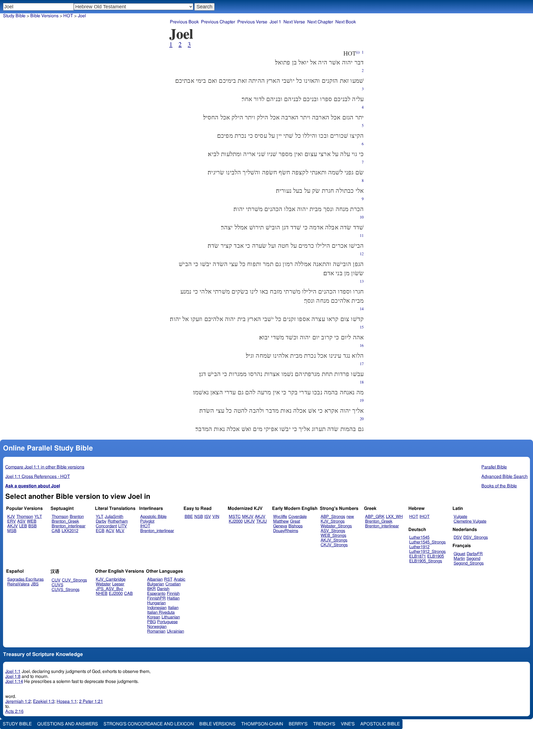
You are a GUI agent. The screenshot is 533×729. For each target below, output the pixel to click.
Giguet (459, 554)
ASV (21, 521)
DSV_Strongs (475, 537)
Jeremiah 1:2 (18, 701)
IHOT (145, 526)
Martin (459, 559)
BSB (32, 526)
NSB (198, 517)
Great (295, 521)
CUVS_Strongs (65, 590)
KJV (11, 517)
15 (362, 327)
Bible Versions (44, 16)
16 (362, 345)
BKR (151, 589)
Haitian (173, 598)
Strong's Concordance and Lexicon (149, 724)
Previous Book (184, 22)
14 (362, 308)
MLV (120, 531)
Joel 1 (275, 22)
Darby (101, 521)
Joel (82, 16)
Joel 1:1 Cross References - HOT (37, 476)
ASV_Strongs (333, 531)
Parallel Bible (494, 467)
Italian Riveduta (161, 612)
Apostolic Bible (380, 724)
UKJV (249, 521)
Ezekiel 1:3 (43, 701)
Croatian (173, 584)
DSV (458, 537)
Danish (163, 589)
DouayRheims (285, 531)
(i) (358, 52)
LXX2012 (70, 531)
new (350, 517)
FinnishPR (156, 598)
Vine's (348, 724)
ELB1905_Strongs (425, 561)
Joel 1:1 (13, 671)
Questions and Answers (67, 724)
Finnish (173, 594)
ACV (110, 531)
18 (362, 382)
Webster (103, 584)
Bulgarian (155, 584)
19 (362, 400)
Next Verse (294, 22)
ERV (11, 521)
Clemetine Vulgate (470, 521)
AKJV (12, 526)
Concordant (106, 526)
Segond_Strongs (469, 563)
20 (362, 418)
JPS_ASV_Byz (109, 589)
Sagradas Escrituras (25, 579)
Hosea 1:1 (67, 701)
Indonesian (157, 608)
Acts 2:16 (14, 711)
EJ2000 (116, 594)
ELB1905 (435, 556)
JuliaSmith (114, 517)
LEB (23, 526)
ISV (207, 517)
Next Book (345, 22)
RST (168, 579)
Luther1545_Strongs (427, 542)
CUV (56, 580)
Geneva (280, 526)
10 (362, 217)
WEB (31, 521)
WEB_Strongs (333, 535)
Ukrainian (175, 631)
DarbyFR (475, 554)
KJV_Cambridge (110, 579)
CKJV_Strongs (334, 545)
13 (362, 281)
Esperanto (156, 594)
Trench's (324, 724)
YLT (38, 517)
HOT (413, 517)
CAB (56, 531)
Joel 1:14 (14, 681)
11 (362, 235)
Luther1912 (419, 547)
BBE (189, 517)
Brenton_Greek (65, 521)
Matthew (281, 521)
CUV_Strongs (74, 580)
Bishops (295, 526)
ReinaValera (18, 584)
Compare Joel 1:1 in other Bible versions (44, 467)
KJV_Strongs (333, 521)
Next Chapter (320, 22)
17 (362, 363)
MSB (11, 531)
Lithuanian (171, 617)
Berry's (298, 724)
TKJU (261, 521)
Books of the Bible (499, 486)
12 (362, 253)
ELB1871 (417, 556)
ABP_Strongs (333, 517)
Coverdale (297, 517)
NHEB (101, 594)
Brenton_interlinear (69, 526)
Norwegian (157, 627)
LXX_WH (394, 517)
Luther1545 (419, 537)
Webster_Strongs (336, 526)
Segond (473, 559)
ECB (100, 531)
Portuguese (167, 622)
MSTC (235, 517)
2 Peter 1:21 (91, 701)
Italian (173, 608)
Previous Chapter (218, 22)
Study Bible (14, 16)
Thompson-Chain (262, 724)
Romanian (156, 631)
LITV (122, 526)
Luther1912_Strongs (427, 552)
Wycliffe (280, 517)
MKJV (247, 517)
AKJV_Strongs (334, 540)
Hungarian (156, 603)
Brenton (77, 517)
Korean (153, 617)
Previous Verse (252, 22)
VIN (215, 517)
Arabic (179, 579)
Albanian (155, 579)
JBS (35, 584)
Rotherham (118, 521)
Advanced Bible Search (504, 476)
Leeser (118, 584)
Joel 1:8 (13, 676)
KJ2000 (236, 521)
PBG (151, 622)
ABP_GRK (374, 517)
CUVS (57, 585)
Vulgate (460, 517)
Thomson (24, 517)
